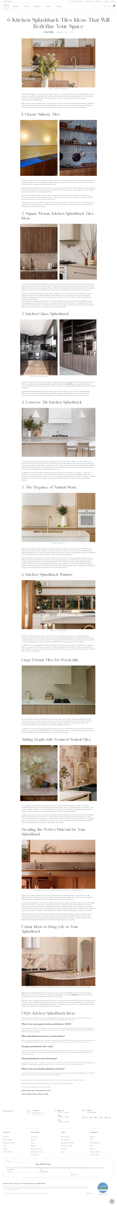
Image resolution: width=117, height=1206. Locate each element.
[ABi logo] (17, 1117)
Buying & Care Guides (67, 1143)
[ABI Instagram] (97, 1118)
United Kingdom (28, 1183)
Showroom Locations (9, 1143)
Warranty (33, 1140)
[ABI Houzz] (109, 1118)
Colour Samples (94, 1155)
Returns (33, 1143)
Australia (17, 1183)
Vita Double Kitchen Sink (72, 987)
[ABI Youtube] (86, 1118)
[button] (112, 1201)
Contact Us (34, 1137)
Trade (107, 1)
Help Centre (89, 1)
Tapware (92, 1137)
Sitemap (89, 1193)
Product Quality (7, 1140)
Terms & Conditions (36, 1149)
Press (4, 1146)
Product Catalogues (67, 1146)
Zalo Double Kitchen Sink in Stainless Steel (73, 890)
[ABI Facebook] (92, 1118)
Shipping (33, 1146)
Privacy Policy (35, 1155)
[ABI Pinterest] (102, 1118)
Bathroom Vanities (95, 1152)
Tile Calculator (65, 1140)
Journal (63, 1152)
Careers (5, 1149)
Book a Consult (65, 1137)
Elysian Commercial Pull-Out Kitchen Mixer (44, 890)
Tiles (91, 1140)
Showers (92, 1149)
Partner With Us (7, 1152)
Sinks (91, 1146)
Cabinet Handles (95, 1143)
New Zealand (7, 1183)
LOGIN (113, 1)
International (40, 1183)
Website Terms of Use (37, 1152)
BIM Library (64, 1149)
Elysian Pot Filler (58, 987)
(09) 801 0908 (91, 1113)
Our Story (6, 1137)
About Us (98, 1)
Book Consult (78, 1)
